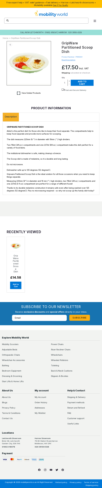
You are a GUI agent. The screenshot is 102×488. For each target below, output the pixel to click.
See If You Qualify (60, 5)
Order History (41, 402)
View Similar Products (31, 93)
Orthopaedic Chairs (11, 355)
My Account (40, 397)
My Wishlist (40, 413)
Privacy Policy (8, 407)
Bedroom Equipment (11, 371)
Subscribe (80, 318)
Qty (63, 77)
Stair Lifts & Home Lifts (13, 381)
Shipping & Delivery (76, 397)
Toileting (55, 365)
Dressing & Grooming (12, 376)
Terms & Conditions (11, 413)
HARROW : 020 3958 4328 (70, 32)
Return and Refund (76, 407)
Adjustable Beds (9, 349)
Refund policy (61, 482)
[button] (95, 21)
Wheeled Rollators (59, 360)
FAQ (69, 413)
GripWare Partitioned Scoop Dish (16, 263)
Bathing (5, 365)
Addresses (40, 407)
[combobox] (46, 20)
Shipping (66, 73)
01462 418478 (8, 447)
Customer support (75, 418)
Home (5, 38)
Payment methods (75, 402)
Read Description (68, 60)
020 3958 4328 (42, 447)
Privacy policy (75, 482)
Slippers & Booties (59, 376)
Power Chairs (57, 344)
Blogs (4, 402)
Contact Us (7, 418)
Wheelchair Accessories (13, 360)
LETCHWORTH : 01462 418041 (43, 32)
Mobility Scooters (10, 344)
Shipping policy (92, 485)
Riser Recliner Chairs (60, 349)
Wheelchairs (57, 355)
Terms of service (91, 482)
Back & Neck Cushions (61, 371)
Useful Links (73, 423)
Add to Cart (16, 285)
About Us (6, 397)
